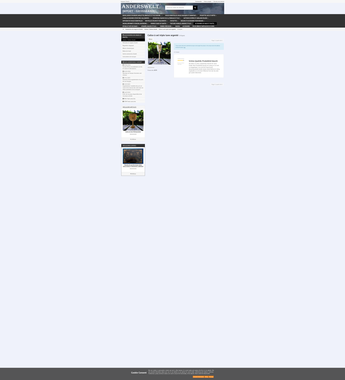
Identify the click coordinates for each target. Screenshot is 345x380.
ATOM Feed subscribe (130, 101)
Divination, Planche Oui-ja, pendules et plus (166, 18)
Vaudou (177, 26)
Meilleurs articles (129, 107)
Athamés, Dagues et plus (149, 26)
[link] (151, 67)
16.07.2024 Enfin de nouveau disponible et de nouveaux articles (132, 94)
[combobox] (126, 1)
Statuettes (173, 21)
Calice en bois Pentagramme (133, 132)
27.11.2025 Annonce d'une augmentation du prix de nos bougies (133, 79)
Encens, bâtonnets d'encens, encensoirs (135, 23)
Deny (206, 376)
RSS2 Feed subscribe (129, 98)
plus (184, 47)
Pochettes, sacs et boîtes (208, 15)
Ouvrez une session (219, 1)
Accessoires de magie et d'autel (204, 23)
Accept (211, 376)
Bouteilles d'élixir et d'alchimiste (155, 21)
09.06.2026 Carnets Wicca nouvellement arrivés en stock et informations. (132, 66)
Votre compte (207, 1)
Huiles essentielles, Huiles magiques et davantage (180, 15)
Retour (150, 39)
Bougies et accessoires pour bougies (192, 21)
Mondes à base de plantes (158, 23)
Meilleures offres (129, 145)
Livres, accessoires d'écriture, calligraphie (136, 18)
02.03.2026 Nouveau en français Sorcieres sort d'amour (132, 73)
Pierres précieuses (166, 26)
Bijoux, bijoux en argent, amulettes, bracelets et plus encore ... (142, 15)
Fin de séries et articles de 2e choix (203, 26)
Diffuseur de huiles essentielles (133, 21)
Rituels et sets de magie (130, 26)
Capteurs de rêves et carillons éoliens (195, 18)
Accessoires (186, 26)
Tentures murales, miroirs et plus (180, 23)
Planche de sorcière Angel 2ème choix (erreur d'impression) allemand (133, 165)
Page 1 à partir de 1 (217, 40)
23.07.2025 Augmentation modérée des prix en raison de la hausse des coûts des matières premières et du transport (133, 86)
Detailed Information (198, 376)
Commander (198, 1)
